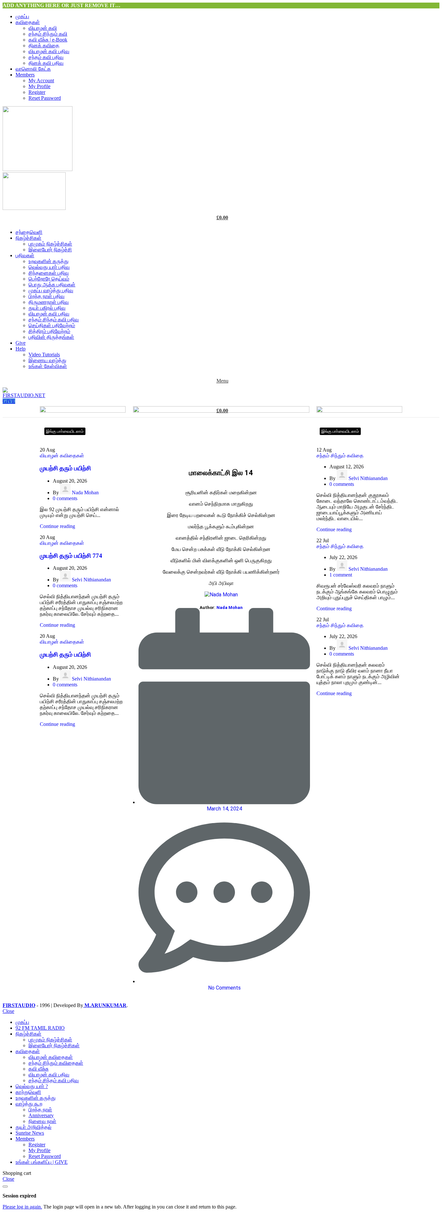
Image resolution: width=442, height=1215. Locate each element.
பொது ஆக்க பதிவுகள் (51, 284)
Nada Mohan (85, 492)
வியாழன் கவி (42, 28)
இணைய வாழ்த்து (47, 360)
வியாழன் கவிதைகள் (62, 455)
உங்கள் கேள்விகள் (47, 366)
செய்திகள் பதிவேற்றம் (51, 325)
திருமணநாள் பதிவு (48, 302)
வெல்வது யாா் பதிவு (49, 267)
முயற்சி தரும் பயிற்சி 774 (71, 555)
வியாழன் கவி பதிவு (48, 51)
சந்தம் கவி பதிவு (45, 57)
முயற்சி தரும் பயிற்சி (65, 468)
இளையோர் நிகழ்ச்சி (50, 249)
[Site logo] (37, 169)
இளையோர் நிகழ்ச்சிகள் (54, 1045)
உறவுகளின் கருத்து (48, 261)
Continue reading (57, 526)
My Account (41, 80)
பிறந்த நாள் (40, 1109)
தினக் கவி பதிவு (45, 63)
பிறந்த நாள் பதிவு (46, 296)
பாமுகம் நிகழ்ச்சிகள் (50, 243)
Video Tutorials (44, 354)
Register (36, 92)
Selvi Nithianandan (91, 579)
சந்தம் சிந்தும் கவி (47, 34)
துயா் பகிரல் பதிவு (46, 308)
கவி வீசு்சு (38, 1069)
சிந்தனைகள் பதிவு (48, 273)
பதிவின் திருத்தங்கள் (51, 337)
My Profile (39, 86)
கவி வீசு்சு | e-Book (47, 39)
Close (8, 1011)
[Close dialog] (5, 1186)
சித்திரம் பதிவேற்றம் (49, 331)
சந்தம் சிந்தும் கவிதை (339, 455)
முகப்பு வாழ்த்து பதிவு (50, 290)
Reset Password (44, 98)
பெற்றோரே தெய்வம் (48, 278)
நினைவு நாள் (42, 1121)
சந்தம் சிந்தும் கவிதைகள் (55, 1063)
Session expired (19, 1195)
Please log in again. (22, 1206)
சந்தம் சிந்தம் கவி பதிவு (53, 319)
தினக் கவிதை (43, 45)
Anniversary (41, 1115)
